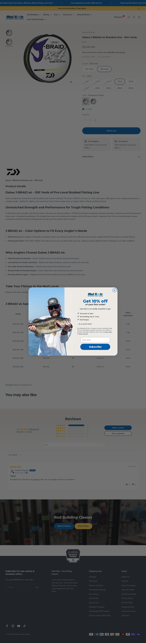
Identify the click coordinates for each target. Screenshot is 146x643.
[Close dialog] (115, 290)
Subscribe (95, 346)
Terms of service (83, 333)
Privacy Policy (108, 332)
